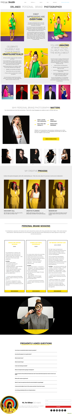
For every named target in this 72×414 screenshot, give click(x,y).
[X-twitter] (65, 410)
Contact (41, 2)
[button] (1, 92)
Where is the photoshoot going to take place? (24, 369)
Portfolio (32, 2)
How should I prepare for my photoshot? (23, 354)
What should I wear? (19, 358)
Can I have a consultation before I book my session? (25, 350)
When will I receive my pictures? (21, 378)
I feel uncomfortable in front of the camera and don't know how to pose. (30, 386)
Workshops (55, 2)
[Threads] (54, 410)
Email (46, 402)
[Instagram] (51, 410)
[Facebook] (57, 410)
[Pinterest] (62, 410)
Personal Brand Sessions (65, 2)
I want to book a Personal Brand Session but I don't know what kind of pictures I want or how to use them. (35, 374)
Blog (47, 2)
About (25, 2)
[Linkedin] (60, 410)
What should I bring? (19, 361)
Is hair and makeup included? (21, 365)
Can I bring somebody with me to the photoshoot (25, 390)
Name (46, 399)
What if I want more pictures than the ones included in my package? (29, 382)
